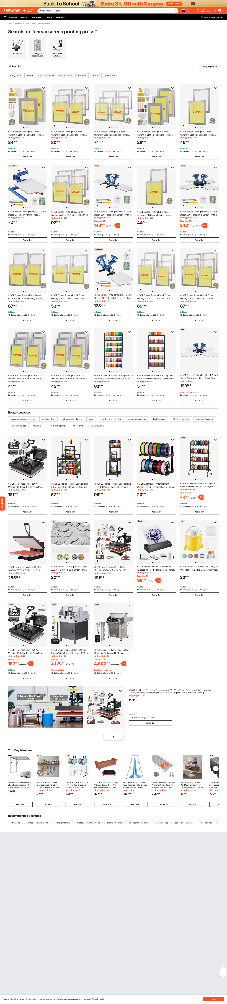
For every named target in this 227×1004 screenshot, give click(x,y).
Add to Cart (27, 156)
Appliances (18, 24)
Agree (214, 999)
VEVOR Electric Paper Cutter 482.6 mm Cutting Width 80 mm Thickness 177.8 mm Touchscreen (70, 653)
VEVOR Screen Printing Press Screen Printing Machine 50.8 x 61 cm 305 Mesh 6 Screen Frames (69, 215)
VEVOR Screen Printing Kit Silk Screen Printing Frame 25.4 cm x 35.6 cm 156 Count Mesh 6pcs (68, 378)
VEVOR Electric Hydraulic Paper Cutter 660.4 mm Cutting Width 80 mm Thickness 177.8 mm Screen (111, 653)
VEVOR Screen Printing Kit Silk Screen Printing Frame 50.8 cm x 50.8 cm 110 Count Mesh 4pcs (68, 298)
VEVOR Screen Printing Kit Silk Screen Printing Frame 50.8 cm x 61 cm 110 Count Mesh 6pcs (199, 298)
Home (10, 24)
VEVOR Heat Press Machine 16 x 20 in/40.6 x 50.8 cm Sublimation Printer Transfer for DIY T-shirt (25, 570)
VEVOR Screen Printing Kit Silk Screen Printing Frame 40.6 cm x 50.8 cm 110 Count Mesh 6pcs (154, 298)
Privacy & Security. (98, 999)
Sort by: (205, 66)
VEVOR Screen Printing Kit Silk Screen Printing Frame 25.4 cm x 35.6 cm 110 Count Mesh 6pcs (25, 378)
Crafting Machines (44, 24)
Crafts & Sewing (30, 24)
